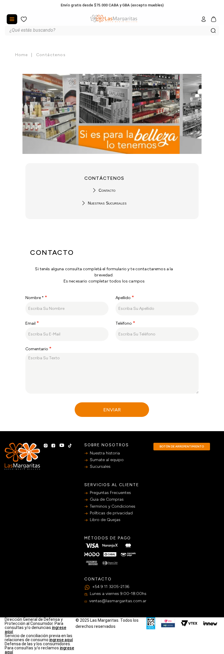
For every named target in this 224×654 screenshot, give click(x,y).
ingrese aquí (61, 639)
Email (30, 323)
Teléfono (124, 323)
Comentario (36, 348)
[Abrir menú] (12, 19)
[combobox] (112, 30)
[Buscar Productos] (213, 30)
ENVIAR (112, 410)
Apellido (123, 297)
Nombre (34, 297)
